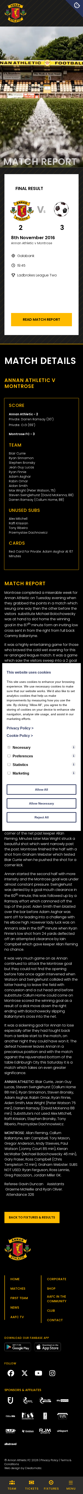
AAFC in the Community (56, 1298)
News (14, 1307)
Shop (51, 1288)
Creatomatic (33, 1468)
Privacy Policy (49, 1460)
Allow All (41, 789)
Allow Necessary (41, 803)
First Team (19, 1298)
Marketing (21, 773)
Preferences (23, 756)
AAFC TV (17, 1317)
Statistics (20, 765)
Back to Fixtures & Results (32, 1217)
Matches (17, 1288)
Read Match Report (41, 319)
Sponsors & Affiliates (22, 1390)
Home (14, 1279)
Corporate (56, 1279)
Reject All (42, 817)
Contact (55, 1320)
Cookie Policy (20, 736)
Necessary (22, 747)
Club (51, 1310)
